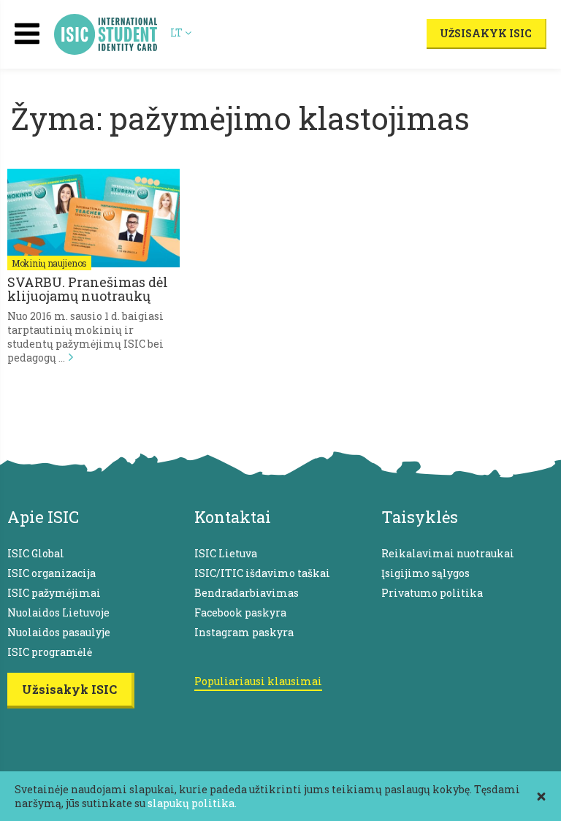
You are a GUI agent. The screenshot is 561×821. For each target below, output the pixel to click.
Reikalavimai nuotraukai (447, 553)
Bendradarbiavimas (246, 593)
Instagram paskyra (244, 632)
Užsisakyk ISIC (486, 33)
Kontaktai (232, 516)
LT (177, 32)
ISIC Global (35, 553)
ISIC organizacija (51, 573)
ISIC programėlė (49, 652)
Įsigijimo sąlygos (425, 573)
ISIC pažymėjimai (54, 593)
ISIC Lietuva (225, 553)
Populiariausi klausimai (258, 681)
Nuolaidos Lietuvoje (58, 612)
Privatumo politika (432, 593)
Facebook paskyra (240, 612)
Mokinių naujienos (49, 263)
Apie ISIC (43, 516)
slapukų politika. (192, 803)
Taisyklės (419, 516)
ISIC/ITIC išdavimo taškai (262, 573)
